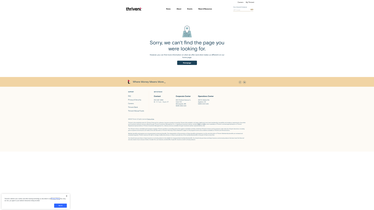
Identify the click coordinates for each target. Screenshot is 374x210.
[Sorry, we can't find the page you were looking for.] (187, 31)
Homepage (187, 63)
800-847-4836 (158, 100)
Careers (240, 2)
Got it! (60, 205)
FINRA (199, 124)
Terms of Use (150, 119)
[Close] (66, 196)
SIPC (204, 124)
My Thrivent (250, 2)
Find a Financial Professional (240, 7)
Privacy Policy (55, 198)
